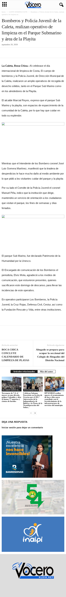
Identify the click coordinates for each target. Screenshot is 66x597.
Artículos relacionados (24, 371)
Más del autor (46, 371)
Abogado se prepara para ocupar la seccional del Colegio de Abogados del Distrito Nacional (50, 355)
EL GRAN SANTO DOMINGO (12, 390)
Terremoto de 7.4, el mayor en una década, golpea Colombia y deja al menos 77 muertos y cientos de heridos (11, 397)
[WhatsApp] (28, 52)
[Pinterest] (20, 52)
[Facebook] (5, 52)
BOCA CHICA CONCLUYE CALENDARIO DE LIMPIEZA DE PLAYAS (15, 355)
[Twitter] (12, 52)
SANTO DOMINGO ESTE (18, 12)
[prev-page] (31, 413)
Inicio (4, 12)
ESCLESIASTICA (31, 390)
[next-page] (35, 413)
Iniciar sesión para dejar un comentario (22, 427)
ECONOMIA (50, 390)
